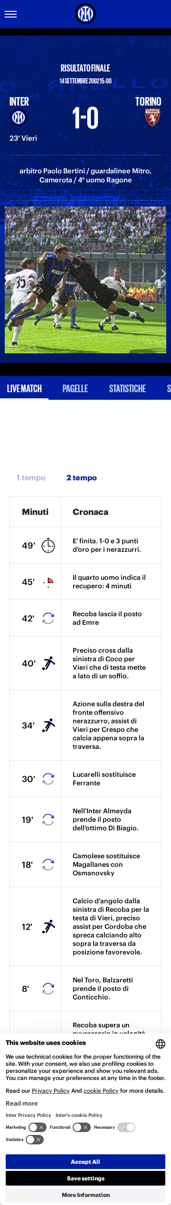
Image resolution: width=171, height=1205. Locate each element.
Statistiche (127, 387)
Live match (24, 387)
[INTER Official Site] (85, 13)
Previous (7, 273)
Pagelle (75, 387)
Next (164, 273)
